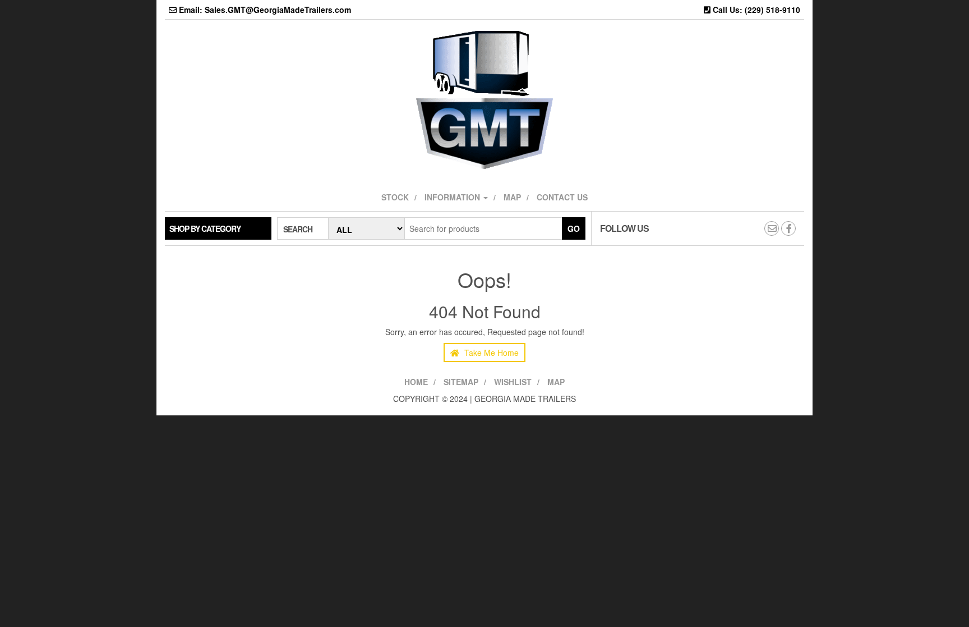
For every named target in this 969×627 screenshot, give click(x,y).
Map (512, 197)
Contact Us (562, 197)
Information (453, 197)
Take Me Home (490, 352)
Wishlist (513, 381)
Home (416, 381)
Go (573, 228)
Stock (395, 197)
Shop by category (205, 228)
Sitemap (461, 381)
